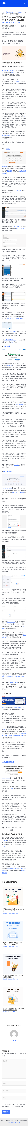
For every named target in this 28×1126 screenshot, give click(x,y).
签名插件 (18, 190)
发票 (12, 789)
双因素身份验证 (19, 404)
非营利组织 (16, 81)
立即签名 (7, 346)
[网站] (14, 1098)
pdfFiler (4, 707)
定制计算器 (15, 492)
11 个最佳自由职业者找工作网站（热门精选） (13, 976)
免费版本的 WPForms (10, 340)
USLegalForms (6, 778)
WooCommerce (11, 622)
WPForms (4, 166)
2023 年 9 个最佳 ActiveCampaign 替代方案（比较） (13, 909)
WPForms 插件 (13, 331)
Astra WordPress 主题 (14, 1122)
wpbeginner (12, 12)
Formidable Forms (7, 488)
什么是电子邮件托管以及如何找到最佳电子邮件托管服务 (13, 1009)
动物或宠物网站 (20, 228)
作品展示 (19, 12)
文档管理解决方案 (19, 707)
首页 (3, 12)
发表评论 (17, 22)
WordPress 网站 (6, 135)
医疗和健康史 (17, 226)
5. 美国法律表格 (8, 762)
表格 (8, 149)
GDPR (4, 729)
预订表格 (21, 492)
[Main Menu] (24, 3)
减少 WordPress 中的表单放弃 (15, 319)
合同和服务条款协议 (7, 70)
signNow (4, 847)
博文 (6, 12)
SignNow (9, 365)
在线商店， (14, 73)
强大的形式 (7, 471)
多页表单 (9, 171)
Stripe (12, 342)
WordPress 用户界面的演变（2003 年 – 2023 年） (12, 943)
